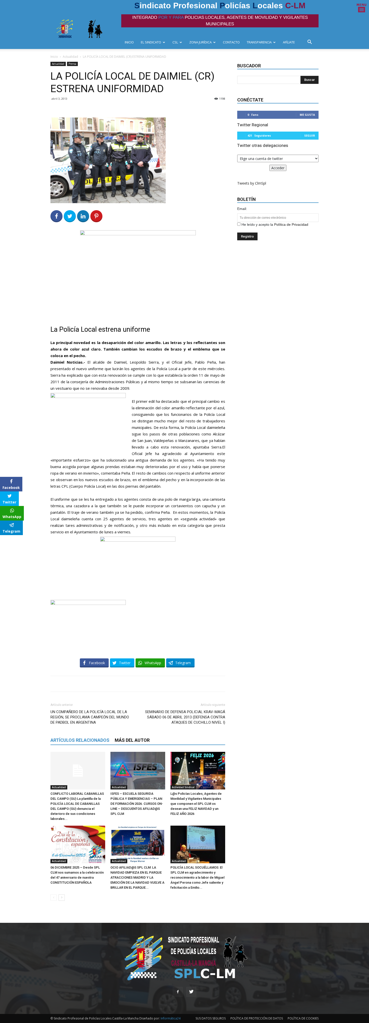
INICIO (129, 42)
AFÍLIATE (289, 42)
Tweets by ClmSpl (251, 183)
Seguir (309, 135)
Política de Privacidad (291, 224)
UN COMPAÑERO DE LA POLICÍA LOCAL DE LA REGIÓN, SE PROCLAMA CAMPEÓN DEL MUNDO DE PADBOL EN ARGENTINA (89, 717)
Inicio (54, 56)
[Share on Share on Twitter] (70, 216)
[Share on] (4, 540)
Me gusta (307, 115)
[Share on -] (83, 216)
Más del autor (132, 740)
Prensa (72, 64)
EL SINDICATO (151, 42)
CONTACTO (231, 42)
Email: (242, 209)
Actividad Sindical (183, 787)
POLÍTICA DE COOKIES (303, 1018)
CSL (175, 42)
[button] (311, 42)
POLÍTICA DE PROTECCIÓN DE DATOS (256, 1018)
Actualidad (70, 56)
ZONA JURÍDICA (200, 42)
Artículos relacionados (79, 740)
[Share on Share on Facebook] (56, 216)
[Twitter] (191, 992)
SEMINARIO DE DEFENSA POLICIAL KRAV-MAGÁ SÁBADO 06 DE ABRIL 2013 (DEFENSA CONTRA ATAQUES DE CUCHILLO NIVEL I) (185, 717)
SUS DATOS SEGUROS (211, 1018)
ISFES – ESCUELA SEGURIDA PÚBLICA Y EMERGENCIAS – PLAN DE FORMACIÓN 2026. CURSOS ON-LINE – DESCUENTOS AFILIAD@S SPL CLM (136, 804)
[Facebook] (178, 992)
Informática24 (170, 1018)
